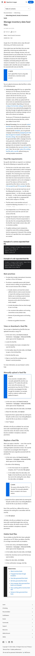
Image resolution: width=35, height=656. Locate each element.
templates (17, 130)
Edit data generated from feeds (19, 581)
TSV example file (22, 186)
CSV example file (10, 186)
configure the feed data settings (14, 106)
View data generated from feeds (19, 578)
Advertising (17, 13)
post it (7, 149)
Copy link (14, 31)
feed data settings (10, 137)
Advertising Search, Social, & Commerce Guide (16, 17)
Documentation (8, 13)
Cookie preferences (16, 649)
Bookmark (8, 31)
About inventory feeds (16, 571)
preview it (25, 147)
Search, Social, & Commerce (14, 35)
